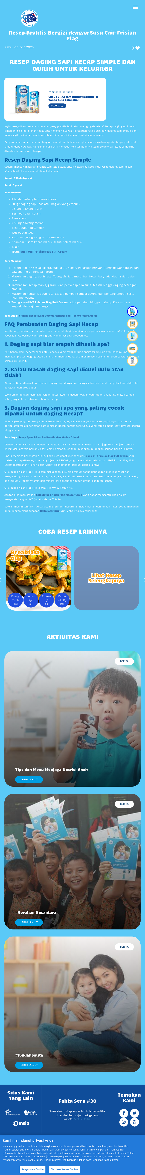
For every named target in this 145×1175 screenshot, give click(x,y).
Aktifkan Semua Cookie (64, 1169)
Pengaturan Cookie (32, 1169)
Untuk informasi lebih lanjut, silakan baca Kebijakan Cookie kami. (81, 1160)
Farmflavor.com (82, 1119)
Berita (124, 661)
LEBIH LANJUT (29, 779)
